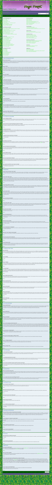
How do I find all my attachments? (30, 46)
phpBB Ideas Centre (40, 453)
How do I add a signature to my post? (7, 38)
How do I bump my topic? (6, 46)
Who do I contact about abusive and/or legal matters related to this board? (35, 50)
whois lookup (15, 459)
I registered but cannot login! (6, 21)
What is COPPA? (5, 19)
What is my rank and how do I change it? (8, 33)
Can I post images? (5, 51)
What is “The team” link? (29, 24)
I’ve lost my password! (6, 23)
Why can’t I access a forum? (6, 41)
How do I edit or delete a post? (7, 37)
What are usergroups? (29, 20)
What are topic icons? (5, 55)
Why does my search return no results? (31, 35)
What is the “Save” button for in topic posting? (8, 44)
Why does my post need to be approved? (8, 45)
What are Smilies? (5, 50)
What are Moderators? (29, 19)
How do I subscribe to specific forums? (31, 42)
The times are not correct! (6, 29)
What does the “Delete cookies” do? (7, 25)
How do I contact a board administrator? (31, 51)
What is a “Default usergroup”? (30, 23)
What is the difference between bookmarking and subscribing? (34, 40)
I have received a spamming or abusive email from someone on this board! (35, 28)
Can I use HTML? (5, 49)
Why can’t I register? (5, 20)
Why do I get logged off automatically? (7, 24)
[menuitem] (8, 12)
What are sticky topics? (6, 53)
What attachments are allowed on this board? (32, 45)
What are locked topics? (6, 54)
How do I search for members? (30, 37)
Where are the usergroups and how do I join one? (32, 21)
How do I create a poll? (6, 39)
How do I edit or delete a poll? (6, 40)
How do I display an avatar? (6, 32)
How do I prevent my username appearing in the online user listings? (11, 28)
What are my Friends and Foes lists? (31, 31)
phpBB (41, 142)
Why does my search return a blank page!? (31, 36)
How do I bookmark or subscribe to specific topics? (32, 41)
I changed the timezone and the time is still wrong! (9, 30)
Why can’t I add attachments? (6, 42)
